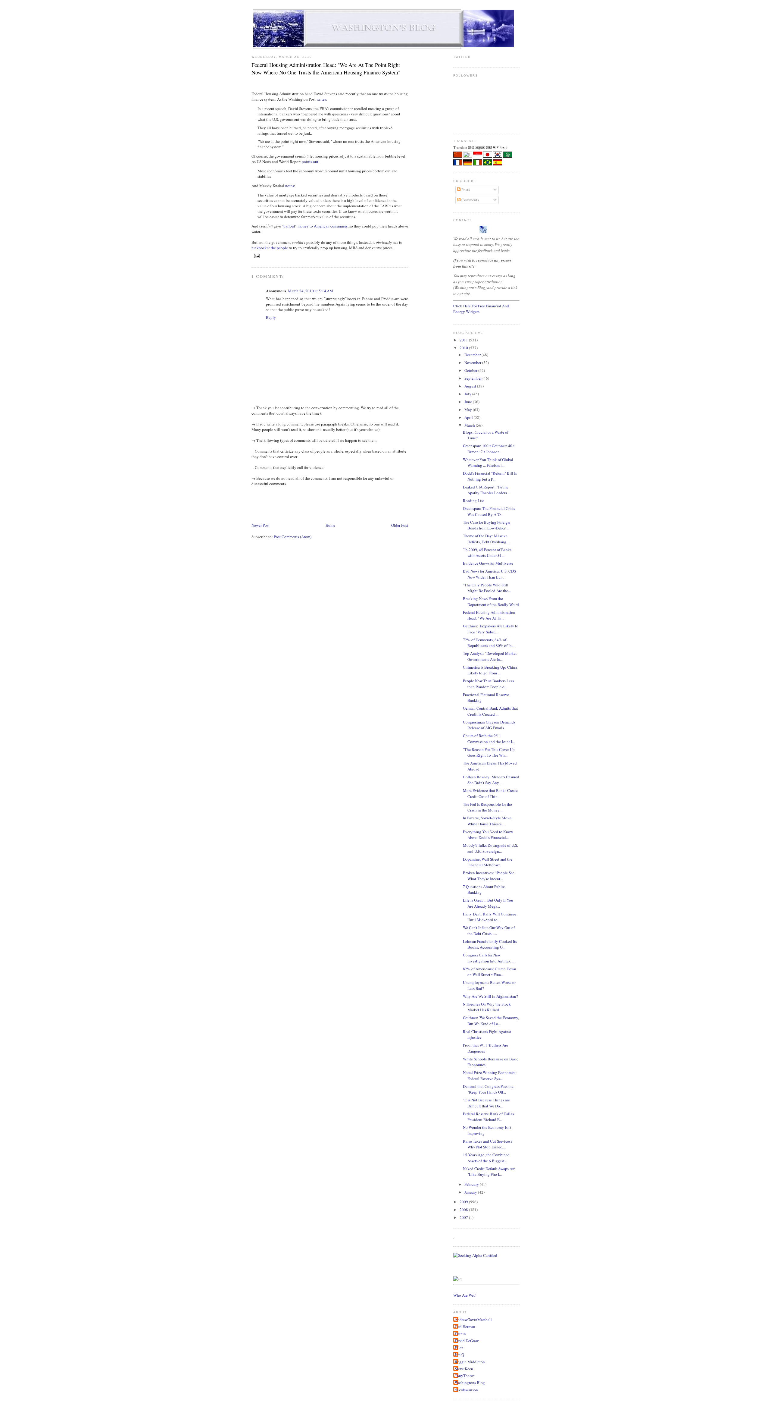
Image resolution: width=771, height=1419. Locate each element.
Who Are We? (464, 1295)
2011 (464, 340)
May (468, 409)
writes (321, 99)
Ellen (459, 1347)
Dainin (460, 1333)
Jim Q (459, 1354)
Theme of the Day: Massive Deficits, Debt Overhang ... (486, 539)
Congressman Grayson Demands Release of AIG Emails (489, 725)
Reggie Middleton (470, 1361)
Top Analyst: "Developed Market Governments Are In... (490, 656)
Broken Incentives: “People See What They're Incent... (488, 875)
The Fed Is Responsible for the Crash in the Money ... (487, 807)
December (473, 354)
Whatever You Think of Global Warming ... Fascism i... (488, 462)
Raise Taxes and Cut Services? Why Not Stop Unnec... (487, 1144)
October (471, 370)
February (472, 1184)
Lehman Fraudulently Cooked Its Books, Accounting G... (490, 944)
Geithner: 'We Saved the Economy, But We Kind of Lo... (491, 1020)
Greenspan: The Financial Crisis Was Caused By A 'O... (489, 511)
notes (289, 185)
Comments (469, 199)
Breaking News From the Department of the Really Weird (491, 601)
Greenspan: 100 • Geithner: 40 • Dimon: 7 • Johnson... (489, 448)
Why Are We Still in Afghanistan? (490, 996)
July (468, 394)
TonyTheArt (465, 1375)
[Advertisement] (361, 503)
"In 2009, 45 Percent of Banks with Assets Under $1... (487, 552)
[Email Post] (256, 255)
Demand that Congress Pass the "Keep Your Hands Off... (488, 1089)
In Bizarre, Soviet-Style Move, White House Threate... (487, 821)
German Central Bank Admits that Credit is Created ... (490, 711)
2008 (464, 1209)
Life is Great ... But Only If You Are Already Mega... (488, 903)
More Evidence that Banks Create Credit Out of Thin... (490, 793)
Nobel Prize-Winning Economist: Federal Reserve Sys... (490, 1075)
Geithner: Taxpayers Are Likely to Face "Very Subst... (490, 629)
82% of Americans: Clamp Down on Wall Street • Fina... (489, 972)
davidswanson (466, 1389)
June (468, 401)
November (473, 362)
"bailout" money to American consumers (315, 226)
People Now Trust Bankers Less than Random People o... (488, 683)
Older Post (399, 525)
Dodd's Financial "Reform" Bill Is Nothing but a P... (490, 476)
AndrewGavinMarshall (473, 1319)
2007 (464, 1217)
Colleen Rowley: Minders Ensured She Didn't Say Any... (491, 780)
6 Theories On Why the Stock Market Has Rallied (487, 1007)
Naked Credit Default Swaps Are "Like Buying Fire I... (489, 1171)
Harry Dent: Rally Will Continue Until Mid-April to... (489, 917)
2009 (464, 1201)
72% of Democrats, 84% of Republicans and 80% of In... (488, 642)
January (471, 1192)
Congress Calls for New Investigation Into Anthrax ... (488, 958)
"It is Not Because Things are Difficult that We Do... (486, 1103)
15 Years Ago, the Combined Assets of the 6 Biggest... (486, 1157)
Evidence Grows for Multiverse (488, 563)
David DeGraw (467, 1340)
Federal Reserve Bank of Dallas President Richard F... (488, 1116)
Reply (271, 317)
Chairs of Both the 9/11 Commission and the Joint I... (489, 738)
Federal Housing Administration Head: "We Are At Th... (489, 615)
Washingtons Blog (470, 1382)
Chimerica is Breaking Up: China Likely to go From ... (490, 670)
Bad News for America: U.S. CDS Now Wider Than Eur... (489, 574)
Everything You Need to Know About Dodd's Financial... (488, 834)
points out (310, 161)
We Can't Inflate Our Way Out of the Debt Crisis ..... (489, 930)
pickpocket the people (269, 247)
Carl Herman (465, 1326)
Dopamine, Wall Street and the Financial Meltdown (487, 862)
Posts (465, 189)
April (469, 417)
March (470, 425)
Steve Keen (464, 1368)
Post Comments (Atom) (292, 536)
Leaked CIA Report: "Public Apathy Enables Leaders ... (486, 490)
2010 (464, 347)
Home (330, 525)
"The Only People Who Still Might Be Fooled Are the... (487, 588)
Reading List (473, 500)
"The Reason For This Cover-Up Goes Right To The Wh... (489, 752)
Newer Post (260, 525)
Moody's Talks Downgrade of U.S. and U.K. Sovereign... (490, 848)
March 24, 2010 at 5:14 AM (310, 291)
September (473, 378)
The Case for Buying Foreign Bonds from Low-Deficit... (486, 525)
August (470, 386)
